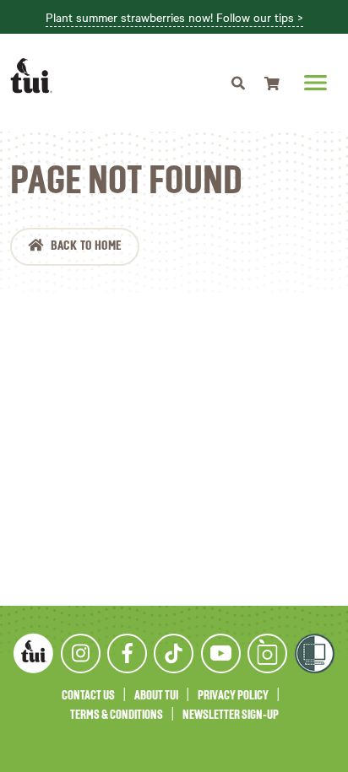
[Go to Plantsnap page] (267, 653)
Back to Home (86, 246)
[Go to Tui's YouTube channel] (221, 653)
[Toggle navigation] (238, 82)
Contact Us (88, 695)
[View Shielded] (314, 653)
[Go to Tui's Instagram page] (81, 653)
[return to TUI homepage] (35, 76)
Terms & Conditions (116, 715)
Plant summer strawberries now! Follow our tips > (174, 17)
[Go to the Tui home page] (33, 653)
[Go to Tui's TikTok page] (173, 653)
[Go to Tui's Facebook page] (127, 653)
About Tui (156, 695)
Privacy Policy (233, 695)
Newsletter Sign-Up (230, 715)
